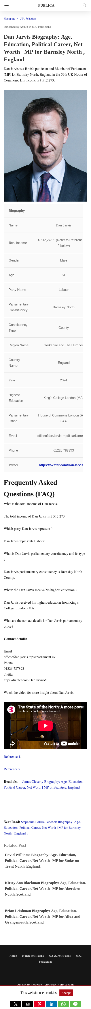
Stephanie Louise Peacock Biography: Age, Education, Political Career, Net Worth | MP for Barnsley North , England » (42, 827)
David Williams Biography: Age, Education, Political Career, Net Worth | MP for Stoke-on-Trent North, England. (42, 860)
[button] (15, 1004)
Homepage (9, 18)
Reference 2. (12, 769)
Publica (46, 5)
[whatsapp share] (64, 1006)
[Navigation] (5, 5)
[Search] (84, 5)
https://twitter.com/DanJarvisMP (63, 465)
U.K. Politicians (28, 18)
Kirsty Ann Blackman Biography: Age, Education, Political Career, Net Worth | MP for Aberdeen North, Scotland (45, 888)
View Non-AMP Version (59, 984)
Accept (66, 993)
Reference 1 (12, 756)
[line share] (75, 1006)
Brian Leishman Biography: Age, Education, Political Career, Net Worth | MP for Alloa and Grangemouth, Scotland (42, 916)
